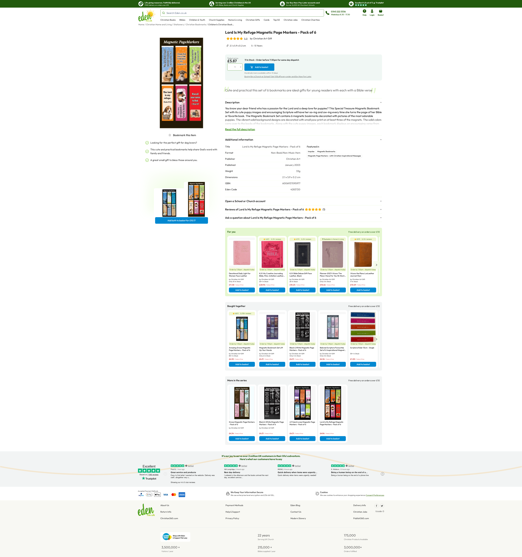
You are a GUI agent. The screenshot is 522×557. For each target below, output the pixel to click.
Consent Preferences (375, 495)
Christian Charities (310, 19)
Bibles (182, 19)
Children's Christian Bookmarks (221, 24)
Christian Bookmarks (196, 24)
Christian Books (168, 19)
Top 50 (276, 19)
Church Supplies (216, 19)
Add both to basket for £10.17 (181, 220)
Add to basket (261, 67)
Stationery (179, 24)
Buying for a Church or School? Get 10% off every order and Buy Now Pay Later (277, 76)
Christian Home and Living (159, 24)
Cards (266, 19)
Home (141, 24)
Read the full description (240, 129)
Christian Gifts (253, 19)
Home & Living (235, 19)
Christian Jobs (291, 19)
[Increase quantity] (240, 67)
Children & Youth (197, 19)
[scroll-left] (376, 265)
